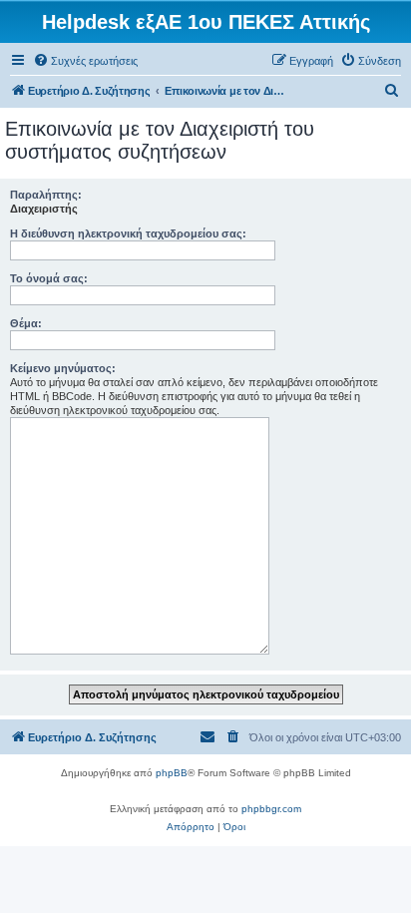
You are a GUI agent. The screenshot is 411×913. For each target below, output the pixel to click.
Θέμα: (26, 323)
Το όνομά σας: (49, 278)
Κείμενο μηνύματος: (63, 368)
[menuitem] (85, 61)
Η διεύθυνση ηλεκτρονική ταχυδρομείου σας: (128, 233)
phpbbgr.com (271, 808)
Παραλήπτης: (46, 195)
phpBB (172, 772)
